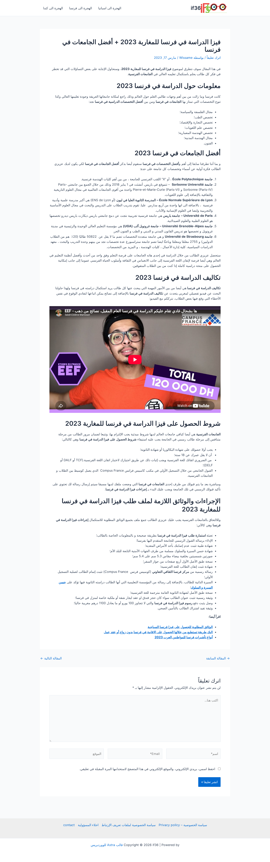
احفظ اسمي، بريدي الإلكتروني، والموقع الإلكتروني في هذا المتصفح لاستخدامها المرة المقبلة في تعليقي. (147, 769)
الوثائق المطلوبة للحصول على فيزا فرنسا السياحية (180, 627)
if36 (196, 8)
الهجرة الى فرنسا (80, 8)
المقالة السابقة (218, 658)
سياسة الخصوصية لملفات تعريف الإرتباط (129, 825)
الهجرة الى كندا (53, 8)
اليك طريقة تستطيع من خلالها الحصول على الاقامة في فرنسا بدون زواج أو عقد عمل (158, 632)
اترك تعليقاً (214, 58)
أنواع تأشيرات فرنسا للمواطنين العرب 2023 (184, 637)
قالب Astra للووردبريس (107, 845)
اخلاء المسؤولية (88, 825)
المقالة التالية (51, 658)
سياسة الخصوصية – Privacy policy (183, 825)
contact (69, 825)
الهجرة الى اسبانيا (109, 8)
